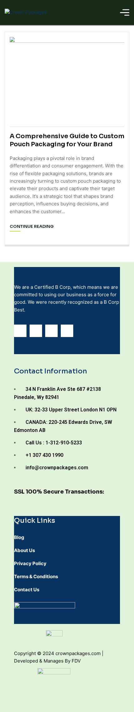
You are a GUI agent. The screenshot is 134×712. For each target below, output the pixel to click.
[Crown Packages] (26, 12)
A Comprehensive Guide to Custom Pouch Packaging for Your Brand (67, 140)
